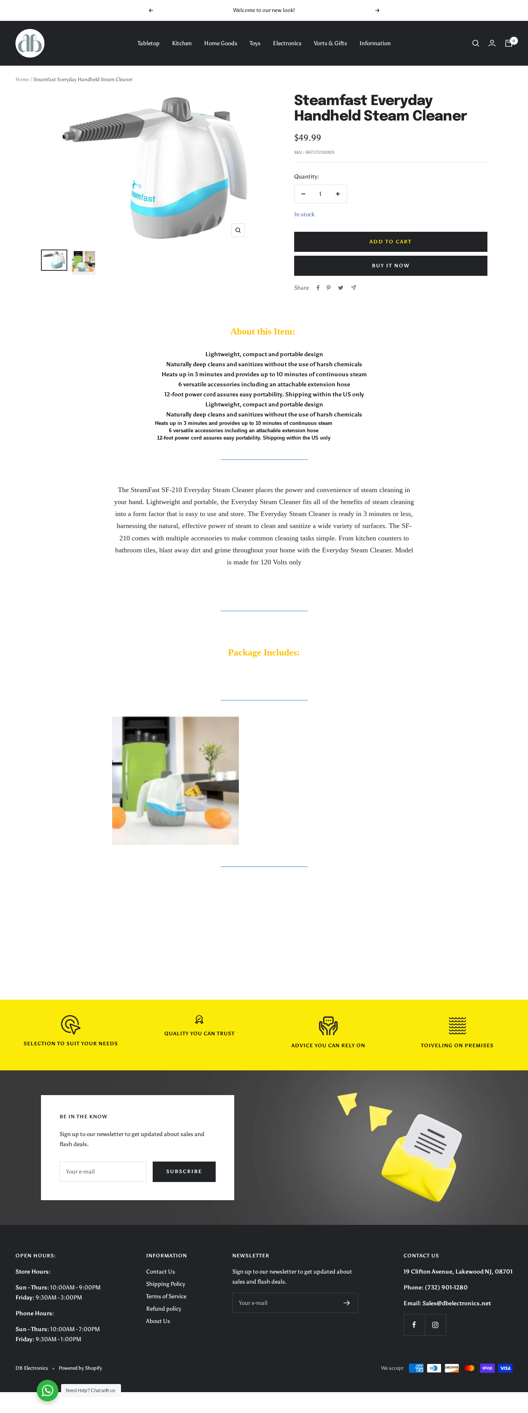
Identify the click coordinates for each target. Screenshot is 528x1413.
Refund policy (163, 1308)
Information (375, 43)
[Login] (492, 43)
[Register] (347, 1303)
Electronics (287, 43)
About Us (158, 1321)
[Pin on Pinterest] (328, 287)
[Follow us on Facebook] (414, 1324)
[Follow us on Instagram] (435, 1324)
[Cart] (509, 43)
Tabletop (149, 43)
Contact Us (160, 1271)
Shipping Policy (165, 1284)
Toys (255, 43)
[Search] (475, 43)
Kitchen (182, 43)
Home (22, 79)
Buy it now (391, 265)
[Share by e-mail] (353, 287)
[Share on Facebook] (318, 287)
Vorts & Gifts (330, 43)
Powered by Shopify (80, 1368)
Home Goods (220, 43)
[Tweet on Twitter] (340, 287)
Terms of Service (166, 1296)
